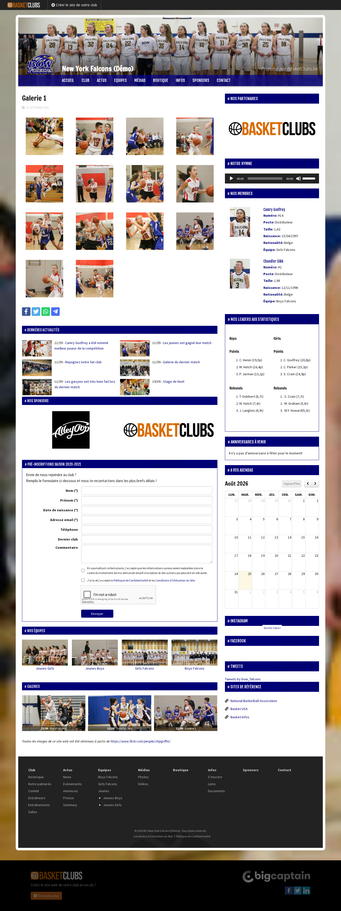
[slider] (310, 178)
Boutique (160, 80)
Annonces (70, 791)
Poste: (268, 222)
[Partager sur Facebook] (26, 311)
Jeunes (103, 791)
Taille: (268, 229)
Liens (212, 784)
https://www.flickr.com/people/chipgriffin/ (140, 741)
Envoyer (97, 613)
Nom (69, 490)
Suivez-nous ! (272, 628)
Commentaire (66, 547)
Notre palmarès (39, 784)
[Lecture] (231, 178)
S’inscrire (215, 777)
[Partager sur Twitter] (36, 311)
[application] (272, 178)
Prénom (66, 500)
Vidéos (143, 784)
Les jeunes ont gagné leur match (187, 343)
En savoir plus (48, 896)
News (67, 777)
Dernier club (68, 539)
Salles (32, 812)
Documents (216, 791)
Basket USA (239, 709)
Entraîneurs (36, 798)
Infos (180, 80)
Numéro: (270, 215)
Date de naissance (58, 510)
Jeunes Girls (45, 668)
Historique (36, 777)
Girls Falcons (144, 668)
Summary (70, 805)
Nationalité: (273, 242)
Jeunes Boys (94, 668)
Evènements (72, 784)
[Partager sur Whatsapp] (45, 311)
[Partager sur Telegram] (55, 311)
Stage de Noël (173, 381)
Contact (224, 80)
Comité (33, 791)
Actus (102, 80)
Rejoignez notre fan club (83, 362)
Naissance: (272, 236)
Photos (143, 777)
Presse (68, 798)
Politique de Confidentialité (131, 580)
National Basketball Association (253, 701)
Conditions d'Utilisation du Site (175, 580)
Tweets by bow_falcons (243, 679)
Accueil (68, 80)
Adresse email (61, 520)
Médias (140, 80)
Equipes (120, 80)
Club (85, 80)
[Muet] (298, 178)
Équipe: (269, 249)
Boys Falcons (194, 668)
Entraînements (39, 805)
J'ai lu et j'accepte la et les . (141, 580)
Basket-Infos (239, 717)
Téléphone (69, 529)
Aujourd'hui (292, 483)
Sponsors (200, 80)
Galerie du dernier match (181, 362)
